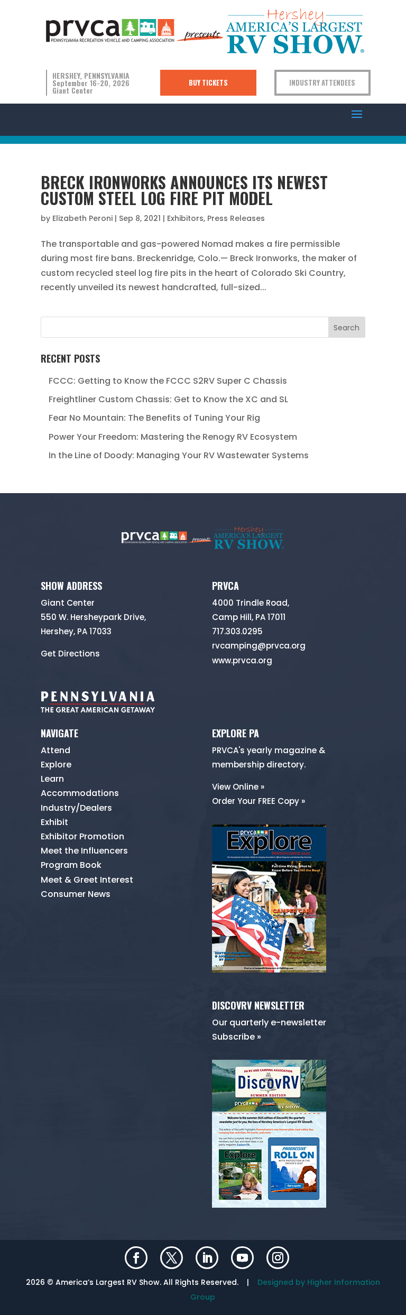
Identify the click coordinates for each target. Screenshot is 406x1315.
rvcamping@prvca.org (259, 645)
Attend (55, 750)
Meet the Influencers (84, 851)
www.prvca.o (237, 660)
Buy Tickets (208, 82)
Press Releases (236, 218)
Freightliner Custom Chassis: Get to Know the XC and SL (168, 399)
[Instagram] (277, 1259)
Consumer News (75, 894)
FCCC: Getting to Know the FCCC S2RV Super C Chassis (168, 381)
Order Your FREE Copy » (258, 801)
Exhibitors (185, 218)
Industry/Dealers (76, 808)
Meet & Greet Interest (87, 880)
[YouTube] (242, 1259)
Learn (52, 779)
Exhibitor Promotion (82, 836)
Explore (56, 764)
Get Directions (70, 653)
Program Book (71, 865)
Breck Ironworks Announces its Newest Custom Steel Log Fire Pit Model (184, 190)
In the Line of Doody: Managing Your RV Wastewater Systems (179, 455)
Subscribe (233, 1037)
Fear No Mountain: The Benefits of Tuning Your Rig (154, 418)
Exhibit (54, 822)
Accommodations (80, 793)
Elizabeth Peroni (82, 218)
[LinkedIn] (207, 1259)
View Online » (238, 786)
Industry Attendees (322, 82)
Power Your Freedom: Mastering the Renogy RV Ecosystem (173, 437)
